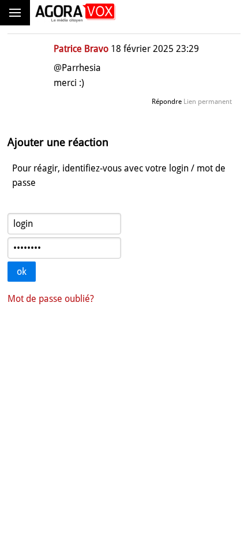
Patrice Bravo (81, 48)
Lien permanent (207, 102)
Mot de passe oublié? (50, 298)
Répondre (167, 102)
